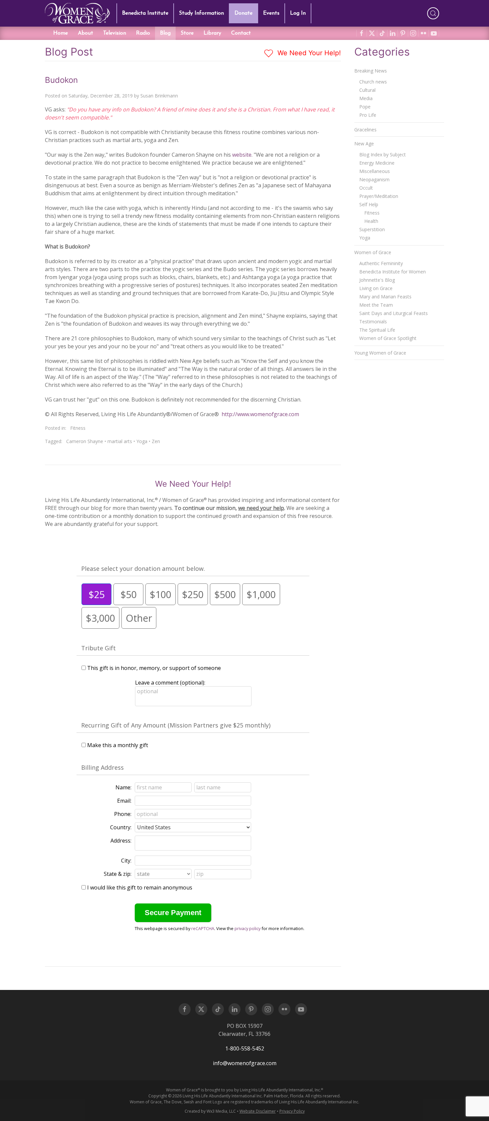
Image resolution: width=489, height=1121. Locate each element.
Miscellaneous (374, 171)
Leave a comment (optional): (170, 682)
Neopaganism (374, 179)
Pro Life (367, 115)
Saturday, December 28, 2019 (101, 95)
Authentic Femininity (381, 263)
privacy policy (247, 928)
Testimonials (373, 321)
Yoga (141, 441)
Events (271, 13)
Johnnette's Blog (377, 280)
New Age (364, 143)
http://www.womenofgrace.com (260, 414)
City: (126, 860)
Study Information (201, 13)
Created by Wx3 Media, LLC (210, 1111)
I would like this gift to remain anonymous (139, 887)
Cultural (367, 90)
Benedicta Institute (145, 13)
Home (60, 33)
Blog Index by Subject (382, 154)
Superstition (372, 229)
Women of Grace (372, 252)
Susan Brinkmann (159, 95)
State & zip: (117, 874)
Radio (143, 33)
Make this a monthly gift (117, 745)
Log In (298, 13)
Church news (373, 82)
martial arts (119, 441)
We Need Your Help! (308, 53)
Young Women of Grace (380, 353)
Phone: (122, 814)
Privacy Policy (292, 1111)
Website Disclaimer (258, 1111)
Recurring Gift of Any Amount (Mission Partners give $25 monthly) (175, 725)
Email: (124, 800)
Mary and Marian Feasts (385, 296)
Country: (120, 827)
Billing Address (102, 767)
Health (371, 221)
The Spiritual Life (377, 330)
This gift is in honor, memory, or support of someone (154, 668)
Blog (165, 33)
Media (366, 98)
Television (114, 33)
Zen (156, 441)
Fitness (77, 428)
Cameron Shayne (84, 441)
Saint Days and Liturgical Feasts (393, 313)
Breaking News (370, 71)
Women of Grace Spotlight (387, 338)
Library (212, 33)
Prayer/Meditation (378, 196)
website (241, 154)
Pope (365, 106)
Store (187, 33)
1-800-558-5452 (244, 1048)
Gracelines (365, 129)
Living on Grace (376, 288)
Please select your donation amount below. (143, 568)
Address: (120, 840)
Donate (243, 13)
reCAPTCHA (202, 928)
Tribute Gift (98, 648)
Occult (366, 188)
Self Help (368, 204)
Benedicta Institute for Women (392, 271)
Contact (241, 33)
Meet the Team (376, 305)
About (85, 33)
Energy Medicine (377, 163)
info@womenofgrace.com (244, 1063)
